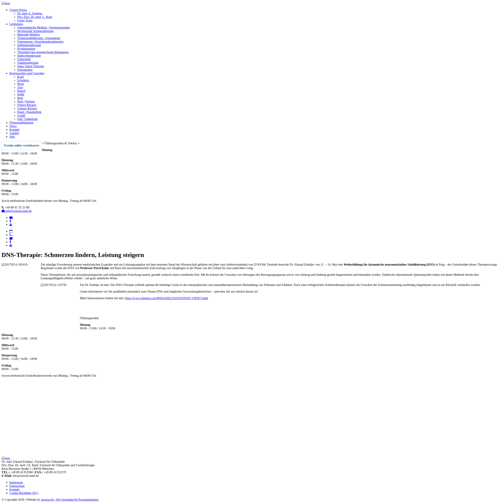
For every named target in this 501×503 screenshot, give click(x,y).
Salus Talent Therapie (30, 66)
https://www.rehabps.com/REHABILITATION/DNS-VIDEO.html (166, 298)
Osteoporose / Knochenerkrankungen (40, 41)
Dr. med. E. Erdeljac (29, 13)
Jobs (12, 136)
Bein (20, 98)
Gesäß (21, 115)
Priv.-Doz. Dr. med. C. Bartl (34, 17)
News (13, 126)
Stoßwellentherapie (29, 55)
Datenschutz (17, 486)
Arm (20, 87)
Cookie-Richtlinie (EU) (23, 493)
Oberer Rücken (26, 105)
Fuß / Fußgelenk (27, 119)
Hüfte (20, 94)
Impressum (16, 482)
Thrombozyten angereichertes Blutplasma (42, 52)
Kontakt (14, 129)
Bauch (21, 91)
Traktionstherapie (28, 62)
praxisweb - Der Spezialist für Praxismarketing (69, 499)
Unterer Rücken (27, 108)
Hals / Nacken (26, 101)
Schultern (23, 80)
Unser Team (24, 20)
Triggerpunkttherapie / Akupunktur (38, 38)
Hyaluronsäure (26, 48)
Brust (20, 83)
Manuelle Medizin (28, 34)
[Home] (6, 3)
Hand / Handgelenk (29, 112)
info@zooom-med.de (18, 211)
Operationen (24, 69)
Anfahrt (14, 133)
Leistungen (16, 24)
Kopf (20, 76)
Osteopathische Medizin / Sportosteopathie (43, 27)
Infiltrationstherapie (29, 45)
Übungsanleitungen (21, 122)
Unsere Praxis (18, 10)
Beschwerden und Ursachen (26, 73)
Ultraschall (24, 59)
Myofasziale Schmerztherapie (35, 31)
